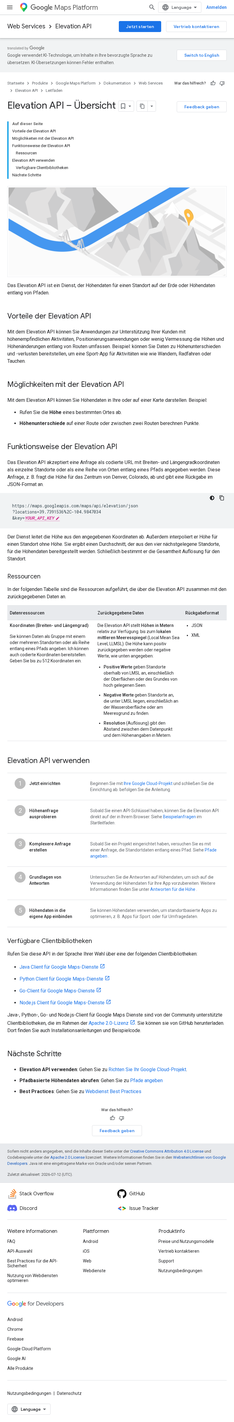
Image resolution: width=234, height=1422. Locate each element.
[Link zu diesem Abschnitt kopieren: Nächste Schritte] (68, 1054)
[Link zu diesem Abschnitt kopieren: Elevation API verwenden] (96, 761)
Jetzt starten (140, 26)
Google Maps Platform (76, 83)
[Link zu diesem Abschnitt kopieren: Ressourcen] (47, 577)
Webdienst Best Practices (113, 1091)
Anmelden (216, 7)
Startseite (15, 83)
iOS (86, 1251)
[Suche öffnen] (152, 7)
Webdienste (94, 1270)
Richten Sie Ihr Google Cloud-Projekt (147, 1069)
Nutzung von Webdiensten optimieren (32, 1278)
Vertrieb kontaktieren (196, 26)
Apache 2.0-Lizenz (109, 1023)
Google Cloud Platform (29, 1348)
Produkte (40, 83)
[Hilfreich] (213, 83)
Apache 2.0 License (67, 1157)
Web (87, 1260)
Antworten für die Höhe (172, 889)
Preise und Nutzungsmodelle (186, 1241)
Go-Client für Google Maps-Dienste (57, 991)
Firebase (15, 1339)
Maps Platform (76, 7)
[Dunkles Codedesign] (212, 498)
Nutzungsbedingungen (180, 1270)
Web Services (26, 26)
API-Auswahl (19, 1251)
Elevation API (73, 26)
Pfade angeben (146, 1080)
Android (90, 1241)
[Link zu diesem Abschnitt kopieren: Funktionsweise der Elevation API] (123, 447)
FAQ (11, 1241)
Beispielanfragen (179, 816)
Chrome (15, 1329)
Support (166, 1260)
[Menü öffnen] (10, 7)
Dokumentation (117, 83)
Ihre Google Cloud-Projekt (148, 783)
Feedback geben (201, 107)
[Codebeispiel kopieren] (222, 498)
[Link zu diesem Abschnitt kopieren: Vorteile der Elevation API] (97, 316)
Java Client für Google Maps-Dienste (59, 967)
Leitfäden (54, 90)
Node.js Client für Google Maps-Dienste (62, 1003)
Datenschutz (69, 1393)
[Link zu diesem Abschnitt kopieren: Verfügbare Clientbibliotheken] (98, 941)
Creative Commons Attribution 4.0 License (167, 1151)
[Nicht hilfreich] (222, 83)
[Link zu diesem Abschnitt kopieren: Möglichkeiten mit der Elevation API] (130, 385)
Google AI (16, 1358)
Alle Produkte (20, 1368)
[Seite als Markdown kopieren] (142, 106)
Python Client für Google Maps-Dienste (61, 979)
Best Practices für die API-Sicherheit (32, 1263)
